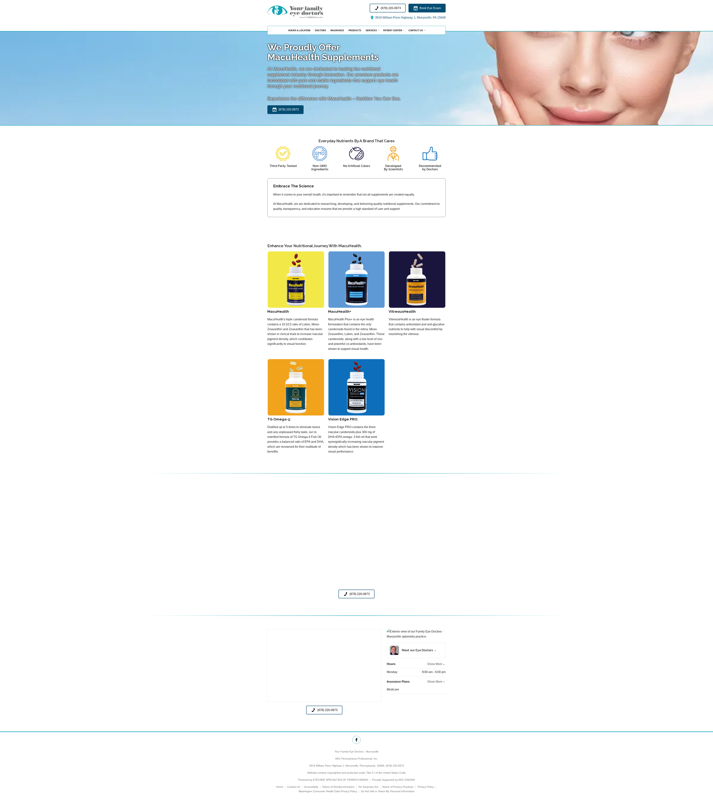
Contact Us (415, 30)
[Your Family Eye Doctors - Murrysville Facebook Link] (356, 740)
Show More (434, 664)
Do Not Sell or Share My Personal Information (388, 791)
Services (371, 30)
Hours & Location (299, 30)
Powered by (333, 779)
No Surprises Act (368, 786)
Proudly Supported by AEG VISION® (393, 779)
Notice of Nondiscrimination (338, 786)
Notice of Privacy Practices (398, 786)
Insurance (337, 30)
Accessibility (311, 786)
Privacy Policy (426, 786)
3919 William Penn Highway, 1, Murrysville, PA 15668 (410, 17)
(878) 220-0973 (395, 765)
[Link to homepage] (304, 12)
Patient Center (392, 30)
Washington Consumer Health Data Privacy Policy (328, 791)
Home (279, 786)
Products (355, 30)
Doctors (320, 30)
